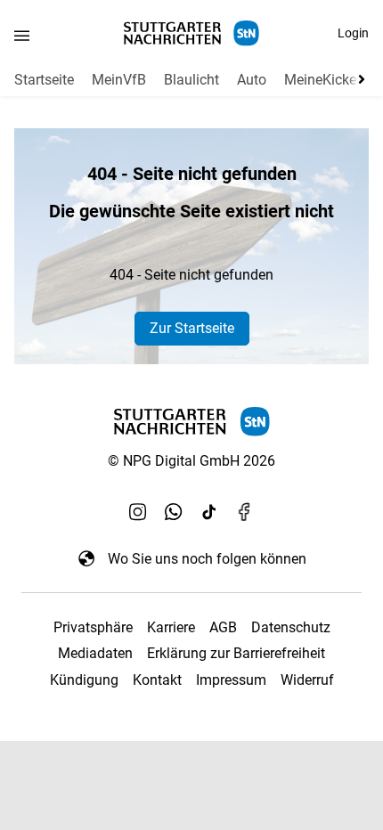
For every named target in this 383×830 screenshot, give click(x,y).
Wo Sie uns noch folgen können (207, 558)
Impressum (231, 679)
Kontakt (157, 679)
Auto (251, 79)
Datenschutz (290, 627)
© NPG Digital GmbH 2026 (191, 460)
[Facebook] (245, 512)
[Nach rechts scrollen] (358, 79)
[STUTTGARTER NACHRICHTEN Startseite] (191, 33)
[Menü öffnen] (21, 35)
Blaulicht (191, 79)
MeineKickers (326, 79)
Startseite (44, 79)
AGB (223, 627)
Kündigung (84, 679)
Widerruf (307, 679)
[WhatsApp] (173, 512)
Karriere (171, 627)
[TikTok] (209, 512)
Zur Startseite (192, 328)
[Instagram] (138, 512)
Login (353, 33)
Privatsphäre (93, 627)
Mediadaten (95, 653)
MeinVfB (119, 79)
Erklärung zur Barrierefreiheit (236, 653)
